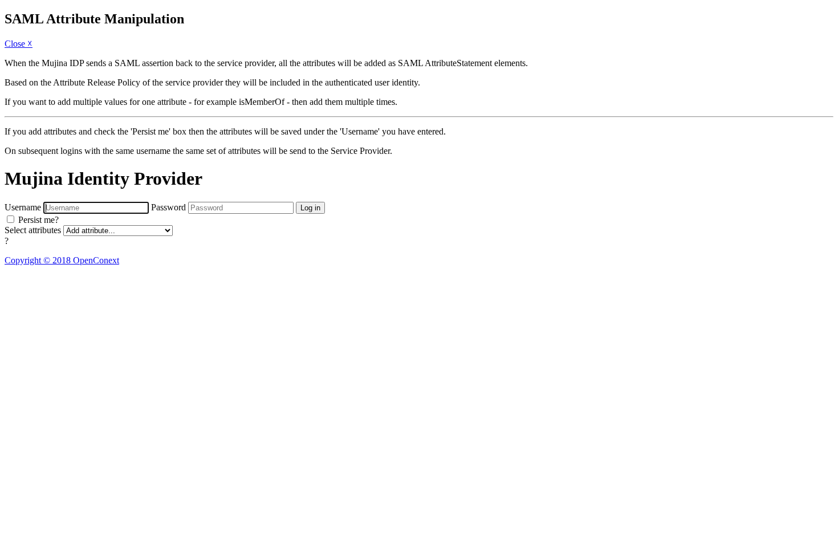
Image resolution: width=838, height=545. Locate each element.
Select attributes (33, 230)
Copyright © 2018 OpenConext (62, 260)
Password (168, 207)
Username (23, 207)
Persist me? (38, 220)
